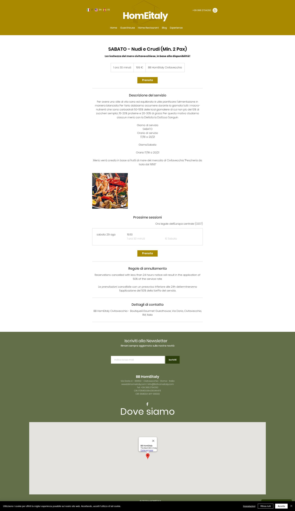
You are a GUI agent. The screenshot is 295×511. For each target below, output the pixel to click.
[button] (127, 27)
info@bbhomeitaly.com (161, 384)
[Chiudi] (291, 506)
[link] (147, 80)
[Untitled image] (110, 191)
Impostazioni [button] (249, 506)
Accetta (281, 506)
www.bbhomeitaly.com (133, 384)
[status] (179, 224)
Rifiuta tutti (265, 506)
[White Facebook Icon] (147, 404)
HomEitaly (146, 15)
